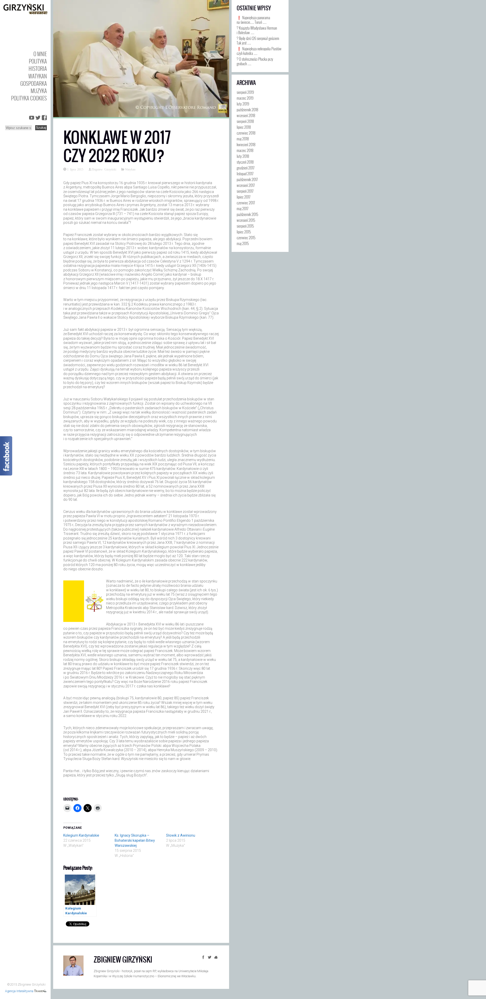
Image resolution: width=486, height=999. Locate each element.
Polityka (38, 61)
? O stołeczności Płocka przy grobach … (255, 61)
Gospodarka (33, 83)
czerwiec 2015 (246, 237)
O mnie (40, 54)
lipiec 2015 (244, 231)
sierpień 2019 (245, 92)
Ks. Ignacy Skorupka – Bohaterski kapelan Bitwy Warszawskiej (135, 840)
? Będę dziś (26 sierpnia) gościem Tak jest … (258, 40)
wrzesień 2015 (246, 220)
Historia (38, 68)
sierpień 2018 (245, 121)
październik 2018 (247, 109)
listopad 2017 (245, 173)
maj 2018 (243, 138)
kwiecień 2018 (246, 144)
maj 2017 (242, 208)
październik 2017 (247, 179)
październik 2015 (247, 214)
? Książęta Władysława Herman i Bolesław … (257, 30)
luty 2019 (243, 103)
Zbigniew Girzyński (103, 169)
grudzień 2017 (245, 167)
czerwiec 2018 (246, 133)
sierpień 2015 (245, 226)
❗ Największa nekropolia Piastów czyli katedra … (259, 51)
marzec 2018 (245, 150)
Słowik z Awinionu (180, 835)
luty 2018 (243, 156)
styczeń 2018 (245, 162)
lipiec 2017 (243, 197)
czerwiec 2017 (246, 202)
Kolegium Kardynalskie (81, 835)
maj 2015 (243, 243)
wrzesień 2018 (246, 115)
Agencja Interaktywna (19, 991)
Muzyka (39, 91)
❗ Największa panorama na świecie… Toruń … (253, 20)
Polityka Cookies (29, 98)
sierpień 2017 (245, 191)
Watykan (37, 76)
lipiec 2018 (244, 127)
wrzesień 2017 (246, 185)
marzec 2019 (245, 98)
